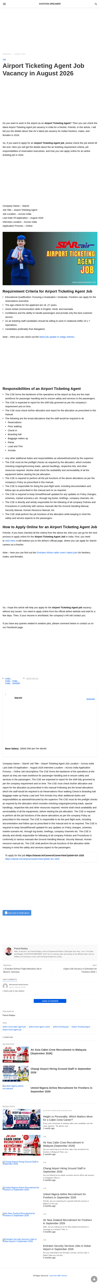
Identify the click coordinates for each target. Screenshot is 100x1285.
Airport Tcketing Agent (80, 1027)
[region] (50, 29)
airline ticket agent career (39, 1027)
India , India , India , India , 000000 (12, 681)
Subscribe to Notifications (18, 913)
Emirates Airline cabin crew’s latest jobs (57, 552)
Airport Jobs (20, 54)
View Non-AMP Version (58, 1276)
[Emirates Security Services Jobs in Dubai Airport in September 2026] (21, 1248)
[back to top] (94, 1279)
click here (10, 540)
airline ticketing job (60, 1027)
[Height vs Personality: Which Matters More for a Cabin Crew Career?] (21, 1119)
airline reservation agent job (14, 1027)
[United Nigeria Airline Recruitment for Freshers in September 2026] (16, 1093)
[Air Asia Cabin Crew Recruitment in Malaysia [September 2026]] (16, 1055)
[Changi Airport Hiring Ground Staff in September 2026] (16, 1074)
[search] (95, 3)
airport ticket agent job (12, 1029)
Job (4, 59)
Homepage (7, 54)
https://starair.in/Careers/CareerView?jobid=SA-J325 (32, 859)
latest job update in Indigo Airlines (56, 337)
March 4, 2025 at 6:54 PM (17, 987)
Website (90, 699)
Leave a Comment (50, 1001)
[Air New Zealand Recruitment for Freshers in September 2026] (21, 1222)
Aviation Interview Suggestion (57, 1110)
